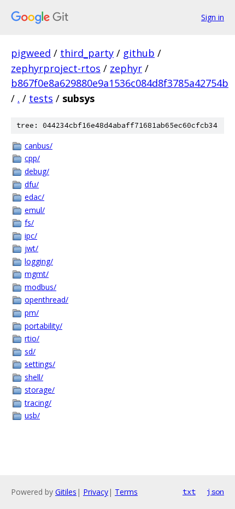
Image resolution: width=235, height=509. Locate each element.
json (215, 491)
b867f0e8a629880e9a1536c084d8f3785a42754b (119, 83)
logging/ (39, 261)
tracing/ (38, 403)
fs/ (29, 222)
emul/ (35, 210)
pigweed (31, 53)
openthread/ (46, 299)
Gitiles (66, 492)
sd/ (30, 351)
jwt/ (31, 248)
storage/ (40, 389)
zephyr (126, 68)
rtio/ (32, 338)
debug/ (37, 171)
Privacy (95, 492)
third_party (87, 53)
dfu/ (32, 184)
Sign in (212, 17)
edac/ (34, 197)
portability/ (43, 326)
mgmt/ (37, 274)
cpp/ (32, 158)
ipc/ (31, 235)
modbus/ (40, 287)
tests (41, 98)
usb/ (32, 415)
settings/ (40, 364)
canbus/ (38, 145)
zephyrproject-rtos (56, 68)
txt (189, 491)
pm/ (32, 312)
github (139, 53)
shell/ (34, 377)
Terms (126, 492)
